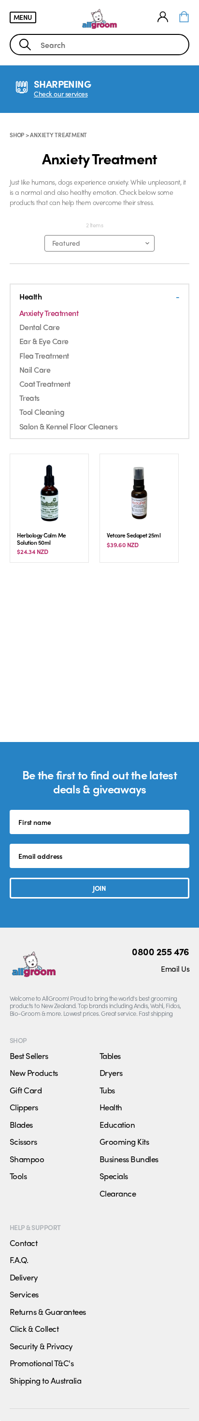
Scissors (23, 1141)
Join (99, 888)
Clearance (118, 1193)
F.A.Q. (19, 1259)
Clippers (24, 1107)
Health (111, 1107)
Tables (110, 1055)
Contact (23, 1242)
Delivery (24, 1277)
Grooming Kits (124, 1141)
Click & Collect (34, 1328)
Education (117, 1124)
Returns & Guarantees (48, 1311)
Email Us (175, 968)
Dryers (111, 1072)
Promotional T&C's (41, 1363)
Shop (17, 134)
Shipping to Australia (45, 1380)
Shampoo (27, 1159)
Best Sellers (29, 1055)
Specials (114, 1176)
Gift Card (26, 1090)
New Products (34, 1072)
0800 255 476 (160, 951)
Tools (18, 1176)
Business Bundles (129, 1159)
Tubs (107, 1090)
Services (24, 1294)
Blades (21, 1124)
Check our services (60, 94)
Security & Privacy (41, 1346)
